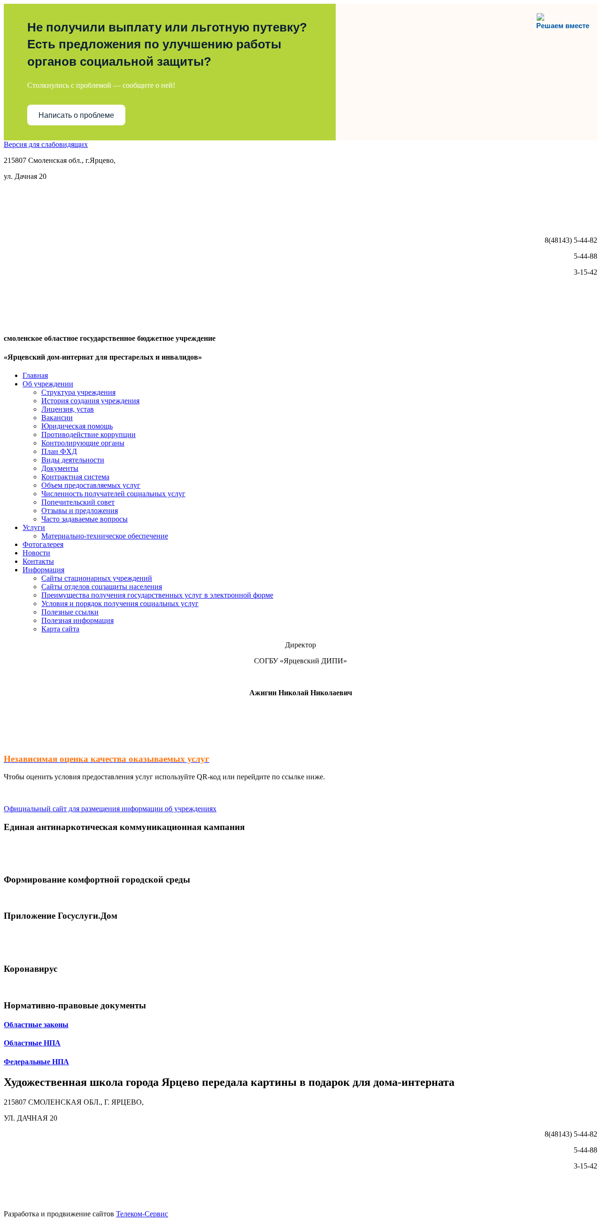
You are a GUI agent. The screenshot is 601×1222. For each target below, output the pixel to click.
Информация (43, 570)
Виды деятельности (72, 460)
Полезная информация (77, 620)
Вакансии (57, 418)
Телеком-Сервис (142, 1214)
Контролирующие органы (82, 443)
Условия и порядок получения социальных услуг (120, 603)
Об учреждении (48, 384)
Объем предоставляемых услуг (90, 485)
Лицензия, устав (67, 409)
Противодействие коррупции (88, 434)
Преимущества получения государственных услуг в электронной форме (157, 595)
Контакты (38, 561)
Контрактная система (75, 477)
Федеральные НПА (36, 1062)
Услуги (34, 527)
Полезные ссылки (70, 612)
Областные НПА (32, 1043)
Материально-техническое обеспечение (104, 536)
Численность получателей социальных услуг (113, 494)
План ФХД (59, 451)
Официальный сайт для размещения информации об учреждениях (110, 809)
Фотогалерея (43, 544)
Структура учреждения (78, 392)
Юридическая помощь (77, 426)
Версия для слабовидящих (46, 144)
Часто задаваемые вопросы (84, 519)
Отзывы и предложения (79, 511)
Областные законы (36, 1025)
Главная (35, 375)
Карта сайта (60, 629)
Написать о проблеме (76, 115)
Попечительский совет (78, 502)
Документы (59, 468)
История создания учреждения (90, 401)
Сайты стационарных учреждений (96, 578)
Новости (36, 553)
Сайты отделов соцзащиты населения (101, 587)
